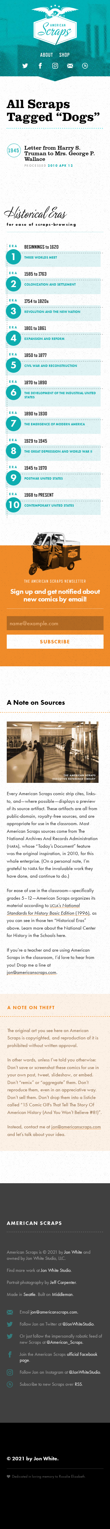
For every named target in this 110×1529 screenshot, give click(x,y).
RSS (78, 1384)
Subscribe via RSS (85, 66)
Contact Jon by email (70, 66)
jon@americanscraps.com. (54, 1312)
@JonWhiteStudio (78, 1324)
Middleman (62, 1294)
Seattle (29, 1294)
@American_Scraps (64, 1342)
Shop (64, 55)
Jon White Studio (56, 1270)
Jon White (73, 1252)
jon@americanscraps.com (31, 972)
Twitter (25, 66)
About (46, 55)
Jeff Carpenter (63, 1282)
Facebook (40, 66)
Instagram (55, 66)
